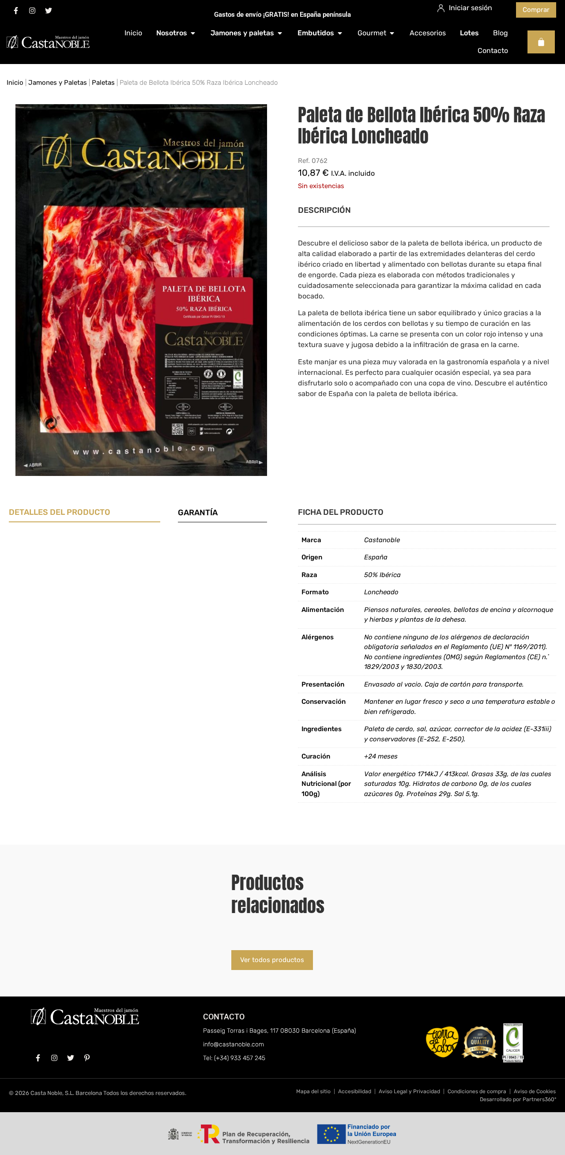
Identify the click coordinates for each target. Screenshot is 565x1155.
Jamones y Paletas (57, 83)
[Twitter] (48, 11)
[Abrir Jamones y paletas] (279, 33)
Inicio (15, 83)
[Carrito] (541, 41)
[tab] (84, 514)
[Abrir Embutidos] (339, 33)
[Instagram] (32, 11)
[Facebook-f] (16, 11)
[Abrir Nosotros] (192, 33)
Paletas (103, 83)
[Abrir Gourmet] (392, 33)
